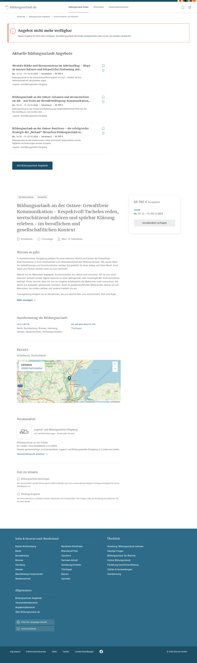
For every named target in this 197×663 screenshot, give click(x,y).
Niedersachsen (23, 578)
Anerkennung (114, 574)
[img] (69, 381)
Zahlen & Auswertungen (119, 569)
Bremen (19, 560)
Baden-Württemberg (25, 546)
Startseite (21, 17)
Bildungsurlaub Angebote (39, 17)
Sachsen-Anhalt (69, 560)
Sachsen (65, 578)
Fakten (66, 651)
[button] (69, 379)
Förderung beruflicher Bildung (122, 564)
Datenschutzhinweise (36, 651)
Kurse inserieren (28, 629)
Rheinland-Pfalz (69, 551)
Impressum (15, 651)
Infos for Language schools (34, 622)
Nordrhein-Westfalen (72, 546)
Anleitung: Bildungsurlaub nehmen (125, 546)
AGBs (54, 651)
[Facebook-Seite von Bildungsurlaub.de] (101, 651)
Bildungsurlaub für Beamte (121, 555)
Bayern (65, 574)
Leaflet (81, 401)
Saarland (66, 555)
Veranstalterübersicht (118, 7)
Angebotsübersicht (25, 607)
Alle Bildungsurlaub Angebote (32, 165)
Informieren (98, 7)
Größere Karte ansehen (31, 368)
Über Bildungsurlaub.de (27, 612)
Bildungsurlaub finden (79, 7)
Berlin (18, 551)
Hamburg (20, 564)
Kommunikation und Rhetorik (66, 17)
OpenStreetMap (103, 401)
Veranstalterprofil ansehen (31, 454)
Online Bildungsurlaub (119, 560)
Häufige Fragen (115, 551)
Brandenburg (22, 555)
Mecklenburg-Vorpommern (29, 574)
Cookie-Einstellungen (84, 651)
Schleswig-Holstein (71, 564)
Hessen (19, 569)
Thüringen (66, 569)
